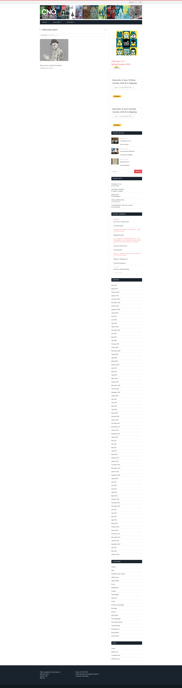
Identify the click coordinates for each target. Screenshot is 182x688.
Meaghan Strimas (119, 235)
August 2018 (114, 396)
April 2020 (114, 358)
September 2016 (115, 475)
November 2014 (115, 537)
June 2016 (114, 485)
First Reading (114, 594)
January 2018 (115, 420)
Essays (113, 584)
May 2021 (114, 337)
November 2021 (115, 330)
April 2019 (114, 375)
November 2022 (115, 302)
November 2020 (115, 351)
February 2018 (115, 416)
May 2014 (114, 551)
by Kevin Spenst (115, 207)
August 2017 (114, 437)
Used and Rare (115, 632)
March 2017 (114, 454)
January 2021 (115, 347)
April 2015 (114, 520)
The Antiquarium (115, 619)
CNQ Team (44, 35)
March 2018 (114, 413)
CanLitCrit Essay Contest (118, 574)
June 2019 (114, 368)
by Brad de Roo (118, 250)
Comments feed (115, 655)
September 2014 (115, 544)
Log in (113, 648)
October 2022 (115, 306)
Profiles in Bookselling (117, 605)
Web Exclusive (115, 636)
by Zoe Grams (124, 144)
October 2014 (115, 540)
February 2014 (115, 554)
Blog (112, 570)
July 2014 (113, 547)
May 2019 (114, 371)
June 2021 (114, 333)
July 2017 (113, 440)
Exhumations (114, 587)
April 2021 (114, 340)
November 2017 (115, 427)
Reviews (113, 612)
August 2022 (114, 313)
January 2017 (115, 461)
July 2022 (113, 316)
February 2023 (115, 292)
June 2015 (114, 513)
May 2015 (114, 516)
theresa (116, 219)
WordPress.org (115, 659)
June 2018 (114, 402)
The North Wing (115, 625)
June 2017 (114, 444)
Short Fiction (114, 615)
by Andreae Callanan (126, 155)
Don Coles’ (121, 222)
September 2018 (115, 392)
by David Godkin (118, 226)
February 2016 (115, 499)
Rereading (114, 608)
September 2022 (115, 309)
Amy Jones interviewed (120, 246)
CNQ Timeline (115, 581)
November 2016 (115, 468)
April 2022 (114, 323)
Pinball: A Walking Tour (121, 259)
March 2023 (114, 289)
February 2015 (115, 527)
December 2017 (115, 423)
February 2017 (115, 458)
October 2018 (115, 389)
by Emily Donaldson (120, 263)
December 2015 (115, 503)
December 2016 (115, 465)
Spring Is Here (124, 162)
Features (113, 591)
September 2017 (115, 434)
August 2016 (114, 478)
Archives (113, 567)
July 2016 (113, 482)
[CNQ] (91, 12)
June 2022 (114, 320)
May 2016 (114, 489)
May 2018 (114, 406)
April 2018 (114, 409)
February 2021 (115, 344)
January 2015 (115, 530)
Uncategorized (115, 629)
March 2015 (114, 523)
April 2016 (114, 492)
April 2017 (114, 451)
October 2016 (115, 471)
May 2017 (114, 447)
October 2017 (115, 430)
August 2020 (114, 354)
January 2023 (115, 295)
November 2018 (115, 385)
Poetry (113, 601)
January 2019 (115, 382)
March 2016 (114, 496)
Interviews (114, 598)
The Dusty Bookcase (117, 622)
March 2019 (114, 378)
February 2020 (115, 365)
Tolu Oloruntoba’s (122, 205)
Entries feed (114, 652)
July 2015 (113, 509)
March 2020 (114, 361)
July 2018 (113, 399)
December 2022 (115, 299)
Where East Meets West (117, 200)
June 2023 (114, 285)
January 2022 (115, 327)
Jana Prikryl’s (127, 151)
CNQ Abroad (114, 577)
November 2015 (115, 506)
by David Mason (125, 165)
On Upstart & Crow (125, 141)
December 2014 (115, 534)
